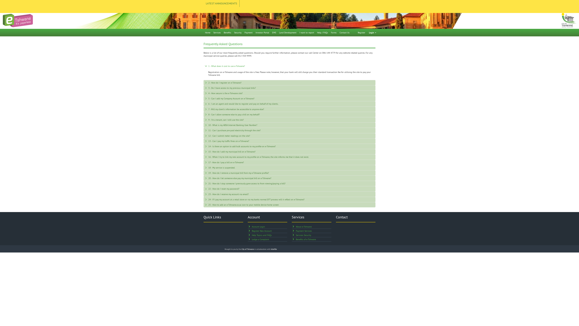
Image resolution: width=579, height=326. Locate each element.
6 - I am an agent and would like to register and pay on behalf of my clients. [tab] (243, 103)
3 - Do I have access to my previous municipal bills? (232, 88)
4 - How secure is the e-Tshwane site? (225, 93)
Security (238, 32)
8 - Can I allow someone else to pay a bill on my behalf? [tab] (234, 114)
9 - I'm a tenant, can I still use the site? (226, 119)
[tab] (289, 66)
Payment (249, 32)
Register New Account (262, 231)
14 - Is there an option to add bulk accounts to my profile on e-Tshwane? (242, 146)
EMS (274, 32)
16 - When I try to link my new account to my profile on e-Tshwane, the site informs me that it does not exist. (258, 157)
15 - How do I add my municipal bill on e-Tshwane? (231, 151)
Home (207, 32)
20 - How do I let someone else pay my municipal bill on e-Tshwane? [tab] (239, 178)
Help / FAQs (322, 32)
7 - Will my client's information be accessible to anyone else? (236, 109)
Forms (334, 32)
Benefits (227, 32)
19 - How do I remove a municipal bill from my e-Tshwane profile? (238, 173)
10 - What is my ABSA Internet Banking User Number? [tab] (232, 125)
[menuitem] (208, 32)
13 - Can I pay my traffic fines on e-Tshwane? (228, 141)
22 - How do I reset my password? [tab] (223, 188)
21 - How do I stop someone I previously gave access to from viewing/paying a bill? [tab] (246, 183)
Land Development (287, 32)
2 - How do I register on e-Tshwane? (224, 82)
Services (217, 32)
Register (361, 32)
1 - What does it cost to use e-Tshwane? (226, 66)
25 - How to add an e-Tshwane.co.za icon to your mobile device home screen (243, 204)
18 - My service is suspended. (221, 167)
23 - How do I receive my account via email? (228, 194)
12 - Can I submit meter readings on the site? (229, 135)
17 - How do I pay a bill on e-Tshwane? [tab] (226, 162)
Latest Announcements (221, 3)
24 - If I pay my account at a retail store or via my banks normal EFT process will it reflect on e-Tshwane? (256, 199)
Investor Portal (262, 32)
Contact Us (345, 32)
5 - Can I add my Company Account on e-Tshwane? (231, 98)
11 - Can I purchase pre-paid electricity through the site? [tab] (234, 130)
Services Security (303, 235)
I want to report (306, 32)
